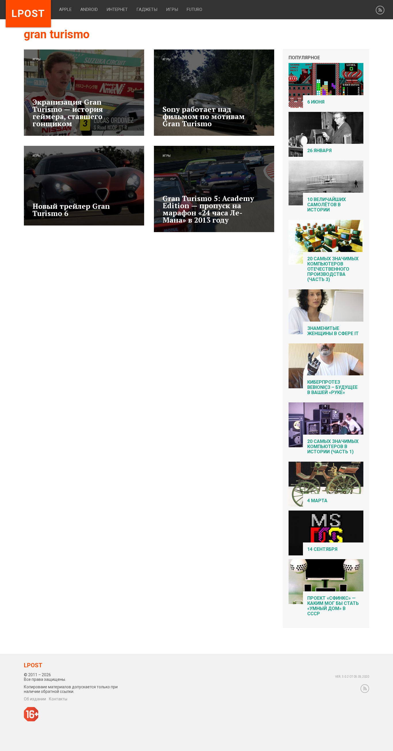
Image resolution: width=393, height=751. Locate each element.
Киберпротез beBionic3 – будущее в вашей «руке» (332, 387)
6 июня (316, 102)
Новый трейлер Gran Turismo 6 (71, 209)
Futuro (194, 9)
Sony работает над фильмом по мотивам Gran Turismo (204, 116)
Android (89, 9)
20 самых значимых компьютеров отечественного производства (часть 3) (332, 269)
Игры (172, 9)
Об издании (35, 699)
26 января (319, 150)
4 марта (317, 500)
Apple (65, 9)
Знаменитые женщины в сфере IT (333, 331)
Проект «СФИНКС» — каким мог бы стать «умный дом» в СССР (333, 605)
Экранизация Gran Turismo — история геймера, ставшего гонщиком (68, 112)
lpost (28, 14)
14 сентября (322, 549)
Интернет (117, 9)
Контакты (58, 699)
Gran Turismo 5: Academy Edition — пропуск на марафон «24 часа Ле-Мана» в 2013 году (208, 209)
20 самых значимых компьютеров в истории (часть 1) (332, 446)
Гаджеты (146, 9)
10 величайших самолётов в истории (326, 205)
